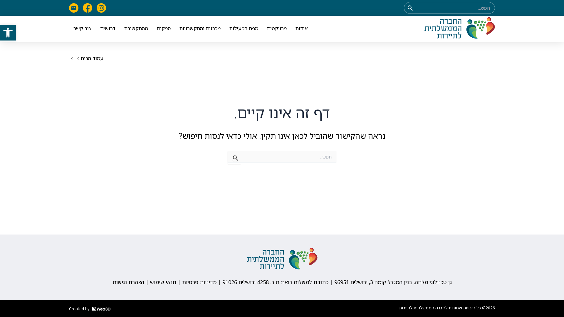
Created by (80, 308)
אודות (302, 28)
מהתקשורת (136, 28)
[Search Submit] (410, 8)
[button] (8, 33)
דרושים (107, 28)
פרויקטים (277, 28)
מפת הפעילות (243, 28)
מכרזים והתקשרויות (200, 28)
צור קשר (82, 28)
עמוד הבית (92, 58)
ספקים (164, 28)
